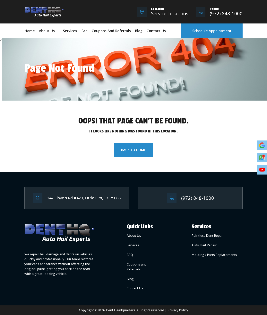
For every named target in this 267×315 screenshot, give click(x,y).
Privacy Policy (178, 310)
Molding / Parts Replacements (214, 254)
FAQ (130, 254)
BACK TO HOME (133, 150)
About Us (47, 30)
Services (70, 30)
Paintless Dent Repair (208, 235)
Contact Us (156, 30)
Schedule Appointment (211, 30)
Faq (84, 30)
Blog (138, 30)
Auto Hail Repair (204, 245)
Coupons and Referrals (111, 30)
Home (29, 30)
